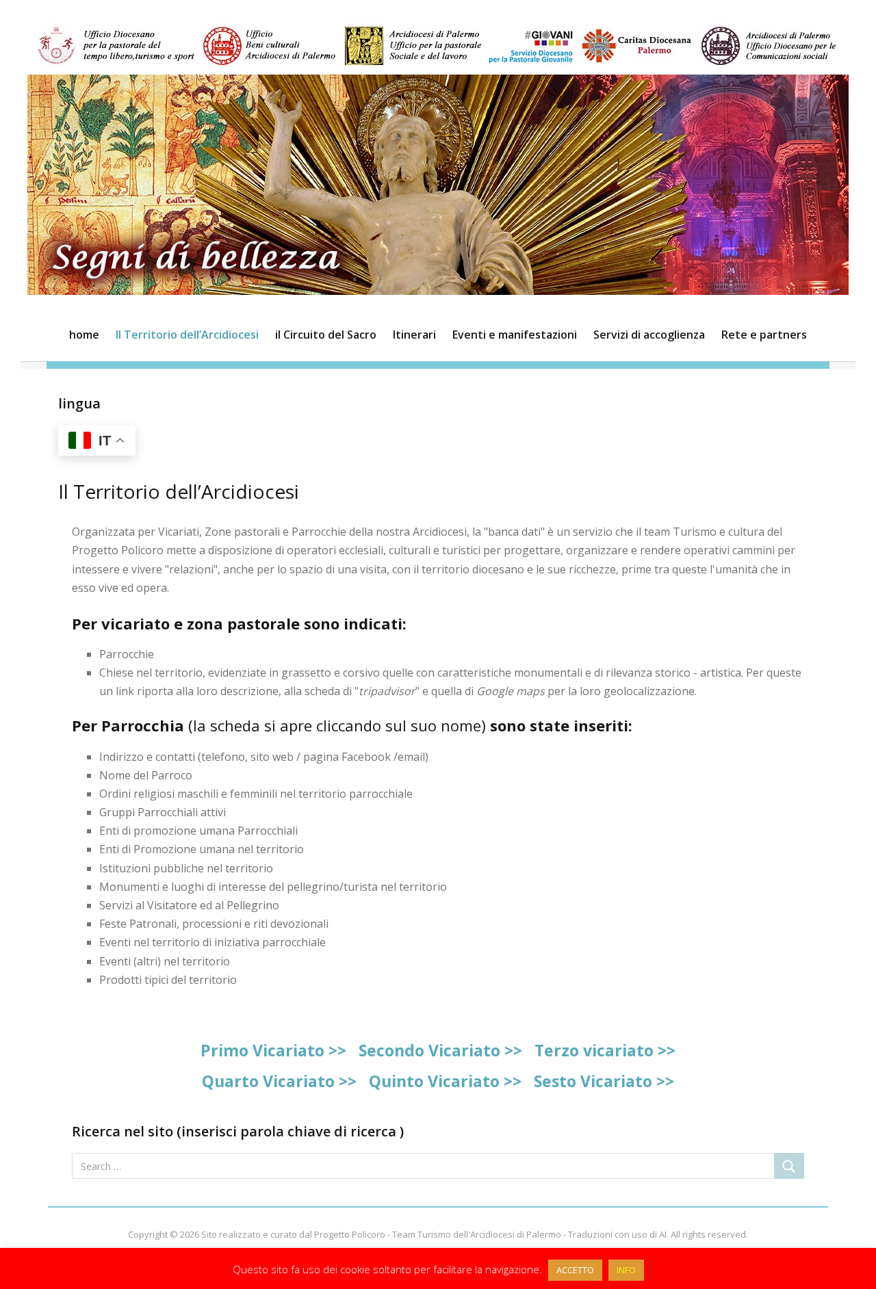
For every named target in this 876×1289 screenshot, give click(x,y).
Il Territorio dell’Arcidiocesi (187, 334)
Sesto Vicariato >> (604, 1081)
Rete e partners (764, 334)
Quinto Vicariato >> (445, 1081)
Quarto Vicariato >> (279, 1081)
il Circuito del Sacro (325, 334)
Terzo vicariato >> (604, 1050)
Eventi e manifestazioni (514, 334)
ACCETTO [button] (575, 1270)
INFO (626, 1270)
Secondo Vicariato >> (440, 1050)
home (84, 334)
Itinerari (414, 334)
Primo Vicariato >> (273, 1050)
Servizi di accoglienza (649, 334)
